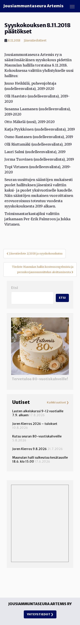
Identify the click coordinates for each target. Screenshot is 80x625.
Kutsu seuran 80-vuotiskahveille (37, 436)
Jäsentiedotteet (35, 40)
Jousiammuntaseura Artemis (33, 5)
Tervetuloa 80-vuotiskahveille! (40, 379)
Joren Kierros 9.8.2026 (29, 449)
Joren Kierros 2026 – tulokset (34, 424)
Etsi (14, 288)
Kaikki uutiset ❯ (58, 402)
